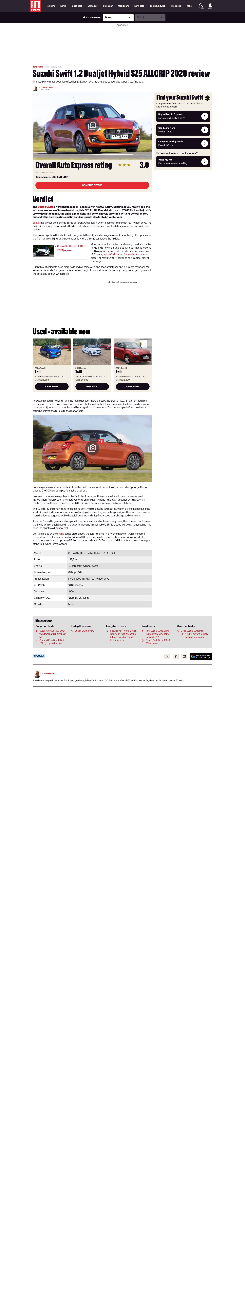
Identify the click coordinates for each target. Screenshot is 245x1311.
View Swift (51, 386)
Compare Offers (92, 185)
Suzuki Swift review (84, 630)
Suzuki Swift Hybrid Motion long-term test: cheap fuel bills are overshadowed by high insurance (123, 635)
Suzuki (36, 222)
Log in (210, 8)
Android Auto (131, 254)
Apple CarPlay (111, 254)
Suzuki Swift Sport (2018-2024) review (71, 248)
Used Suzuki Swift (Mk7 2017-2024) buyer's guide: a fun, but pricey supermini (194, 633)
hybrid (60, 533)
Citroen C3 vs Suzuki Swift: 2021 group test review (52, 642)
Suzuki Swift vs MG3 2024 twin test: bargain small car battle (52, 633)
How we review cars (44, 173)
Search (201, 8)
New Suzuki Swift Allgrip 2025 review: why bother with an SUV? (158, 633)
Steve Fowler (48, 87)
